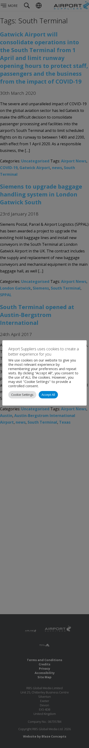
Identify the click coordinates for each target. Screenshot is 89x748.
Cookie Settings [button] (22, 394)
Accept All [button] (48, 394)
